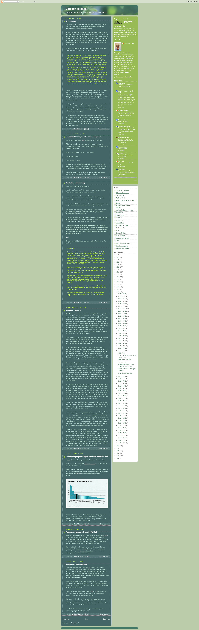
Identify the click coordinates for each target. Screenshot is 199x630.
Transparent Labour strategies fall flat (81, 532)
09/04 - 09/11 (122, 333)
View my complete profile (124, 77)
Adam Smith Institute (122, 193)
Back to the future (123, 121)
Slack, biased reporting (75, 183)
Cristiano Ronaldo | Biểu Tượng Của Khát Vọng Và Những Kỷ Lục (125, 140)
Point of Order (122, 120)
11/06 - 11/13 (122, 311)
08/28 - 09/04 (122, 336)
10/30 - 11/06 (122, 313)
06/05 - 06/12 (122, 388)
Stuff (117, 241)
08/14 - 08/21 (122, 341)
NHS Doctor (119, 220)
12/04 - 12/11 (122, 301)
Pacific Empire (120, 228)
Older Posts (106, 619)
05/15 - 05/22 (122, 396)
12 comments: (104, 129)
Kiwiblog (121, 153)
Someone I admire (73, 310)
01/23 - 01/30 (122, 435)
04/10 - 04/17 (122, 408)
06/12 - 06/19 (122, 386)
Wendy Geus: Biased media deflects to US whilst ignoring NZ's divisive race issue (126, 113)
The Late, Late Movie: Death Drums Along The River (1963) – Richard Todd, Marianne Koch (126, 130)
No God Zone (120, 223)
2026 (118, 255)
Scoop (118, 230)
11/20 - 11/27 (122, 306)
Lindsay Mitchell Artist (122, 190)
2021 (118, 267)
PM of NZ (121, 161)
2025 (118, 257)
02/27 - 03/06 (122, 423)
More (67, 237)
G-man (118, 203)
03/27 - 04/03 (122, 413)
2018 (118, 274)
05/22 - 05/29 (122, 393)
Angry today (71, 21)
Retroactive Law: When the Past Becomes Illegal (125, 85)
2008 (118, 451)
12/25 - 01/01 (122, 294)
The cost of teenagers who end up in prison (83, 137)
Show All (135, 180)
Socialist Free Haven (122, 238)
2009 (118, 448)
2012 (118, 289)
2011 (118, 292)
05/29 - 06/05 (122, 391)
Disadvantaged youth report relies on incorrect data (87, 457)
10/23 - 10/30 (122, 316)
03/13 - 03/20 (122, 418)
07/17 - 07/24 (122, 350)
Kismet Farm (120, 215)
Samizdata (121, 169)
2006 (118, 455)
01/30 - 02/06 (122, 433)
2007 (118, 453)
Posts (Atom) (75, 623)
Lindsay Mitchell (76, 8)
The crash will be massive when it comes (125, 155)
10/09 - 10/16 (122, 321)
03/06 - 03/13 (122, 420)
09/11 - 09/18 (122, 331)
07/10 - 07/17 (122, 376)
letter (82, 24)
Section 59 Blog (121, 233)
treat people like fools (86, 551)
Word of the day (122, 148)
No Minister (122, 83)
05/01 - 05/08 (122, 401)
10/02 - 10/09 (122, 323)
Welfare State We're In (122, 248)
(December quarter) (90, 464)
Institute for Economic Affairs (124, 210)
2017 (118, 277)
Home (86, 619)
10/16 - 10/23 (122, 318)
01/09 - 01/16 (122, 440)
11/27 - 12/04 (122, 304)
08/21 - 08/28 (122, 338)
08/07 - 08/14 (122, 343)
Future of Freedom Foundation (125, 200)
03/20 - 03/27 (122, 415)
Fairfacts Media (120, 198)
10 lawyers (93, 591)
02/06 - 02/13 (122, 430)
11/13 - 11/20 (122, 309)
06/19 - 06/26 (122, 383)
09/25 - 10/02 (122, 326)
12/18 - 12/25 (122, 296)
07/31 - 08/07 (122, 346)
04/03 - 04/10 (122, 411)
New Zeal (119, 217)
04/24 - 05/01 (122, 403)
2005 (118, 458)
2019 (118, 272)
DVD (89, 567)
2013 (118, 287)
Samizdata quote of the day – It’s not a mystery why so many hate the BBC (126, 172)
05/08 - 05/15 (122, 398)
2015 (118, 282)
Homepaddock (122, 147)
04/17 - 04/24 (122, 406)
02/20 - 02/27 (122, 425)
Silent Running (120, 235)
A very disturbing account (76, 564)
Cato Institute (120, 195)
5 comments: (104, 448)
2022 (118, 264)
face (85, 549)
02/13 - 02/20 (122, 428)
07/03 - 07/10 (122, 378)
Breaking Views (123, 110)
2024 (118, 259)
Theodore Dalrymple (122, 246)
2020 (118, 269)
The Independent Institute (123, 243)
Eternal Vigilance (123, 137)
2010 (118, 446)
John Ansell (119, 212)
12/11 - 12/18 (122, 299)
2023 (118, 262)
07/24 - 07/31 (122, 348)
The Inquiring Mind (124, 126)
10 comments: (104, 614)
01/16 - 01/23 (122, 438)
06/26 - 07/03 (122, 381)
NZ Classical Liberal (122, 225)
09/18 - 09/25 (122, 328)
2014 (118, 284)
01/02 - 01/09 (122, 443)
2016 (118, 279)
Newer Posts (66, 619)
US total (78, 473)
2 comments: (104, 177)
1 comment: (105, 556)
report (83, 140)
